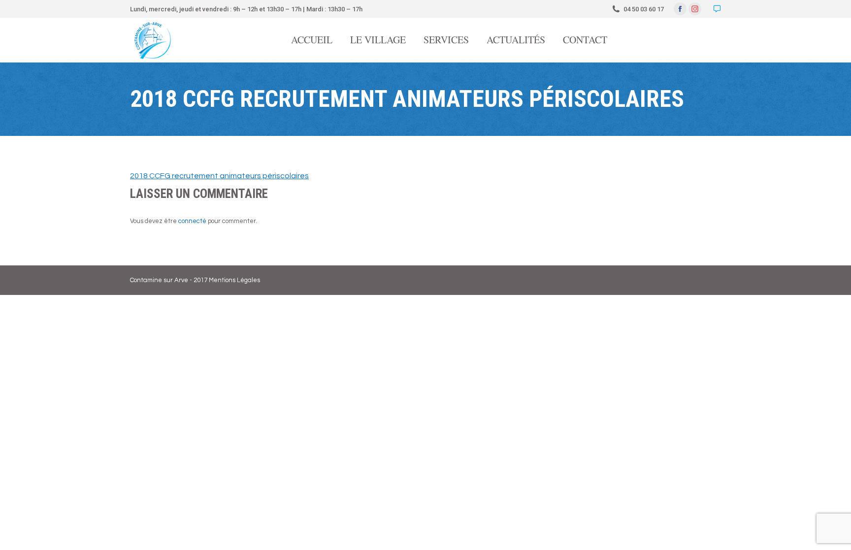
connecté (192, 221)
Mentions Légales (234, 280)
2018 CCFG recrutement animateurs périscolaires (219, 176)
